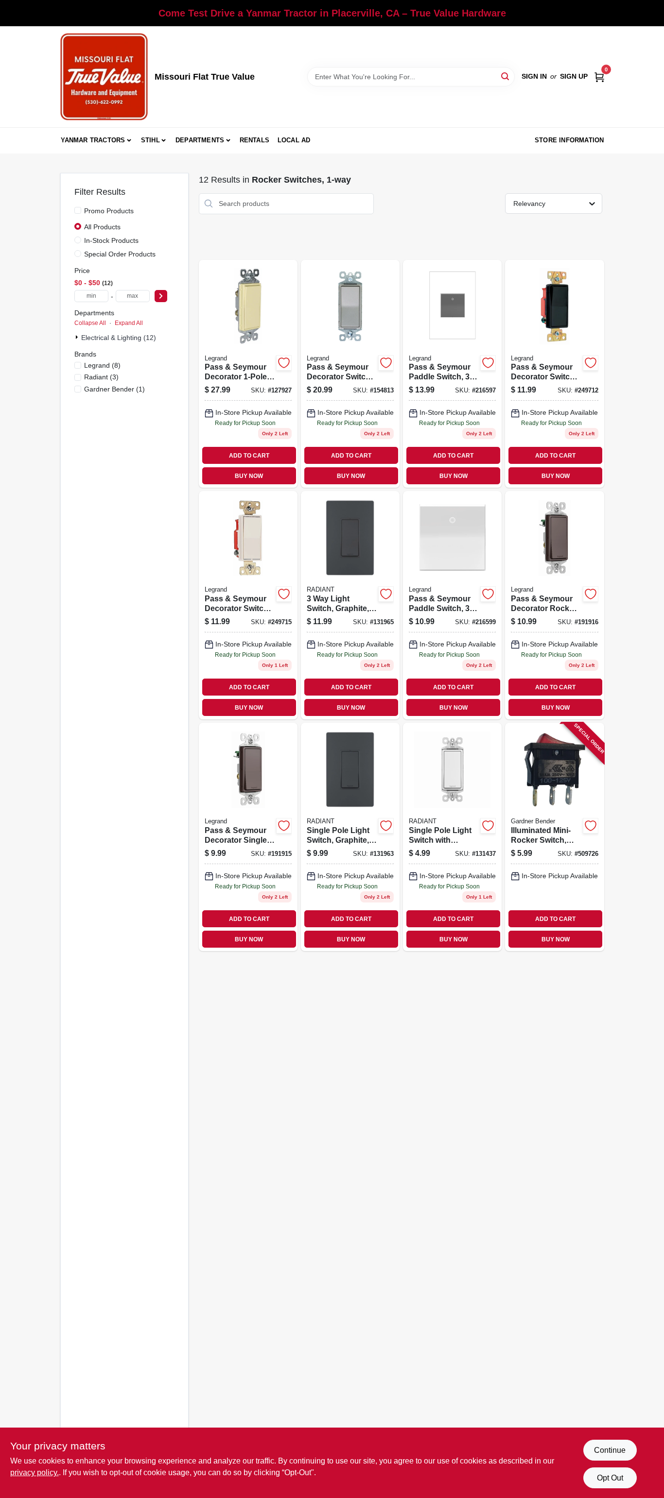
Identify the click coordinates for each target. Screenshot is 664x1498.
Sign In (534, 76)
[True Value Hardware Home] (104, 76)
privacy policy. (34, 1472)
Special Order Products (120, 254)
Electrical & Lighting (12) (118, 337)
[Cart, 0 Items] (599, 76)
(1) (114, 389)
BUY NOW (249, 476)
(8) (102, 365)
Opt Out (610, 1478)
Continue (610, 1450)
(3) (101, 377)
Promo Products (109, 210)
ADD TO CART (249, 455)
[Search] (506, 76)
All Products (102, 226)
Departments (199, 140)
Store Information (569, 140)
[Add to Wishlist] (284, 363)
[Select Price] (161, 296)
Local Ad (294, 140)
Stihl (150, 140)
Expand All (129, 323)
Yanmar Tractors (93, 140)
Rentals (254, 140)
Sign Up (574, 76)
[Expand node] (78, 337)
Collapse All (90, 323)
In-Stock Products (111, 240)
